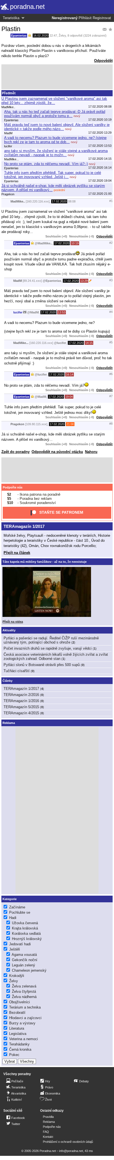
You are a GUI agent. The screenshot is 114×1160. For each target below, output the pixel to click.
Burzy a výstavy (22, 1023)
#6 (111, 374)
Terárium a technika (25, 1007)
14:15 (89, 343)
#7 (111, 396)
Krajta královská (25, 928)
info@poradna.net (71, 1151)
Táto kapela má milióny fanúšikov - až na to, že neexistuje (44, 561)
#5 (111, 342)
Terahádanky (19, 1044)
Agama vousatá (24, 955)
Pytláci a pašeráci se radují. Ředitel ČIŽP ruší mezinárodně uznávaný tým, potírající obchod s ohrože (51, 640)
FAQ (46, 1131)
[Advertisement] (57, 76)
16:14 (69, 374)
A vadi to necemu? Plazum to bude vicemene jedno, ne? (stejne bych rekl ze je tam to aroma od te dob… (55, 140)
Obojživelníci (19, 1002)
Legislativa (17, 1034)
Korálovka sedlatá (26, 933)
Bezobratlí (17, 1012)
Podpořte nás (12, 487)
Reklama (49, 1121)
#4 (111, 311)
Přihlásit (85, 18)
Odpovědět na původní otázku (57, 452)
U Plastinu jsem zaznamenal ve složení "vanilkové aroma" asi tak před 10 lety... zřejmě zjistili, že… (54, 101)
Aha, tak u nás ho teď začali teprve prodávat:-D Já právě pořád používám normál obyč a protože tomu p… (54, 114)
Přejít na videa (12, 621)
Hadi (12, 918)
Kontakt (48, 1136)
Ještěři (14, 949)
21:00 (70, 424)
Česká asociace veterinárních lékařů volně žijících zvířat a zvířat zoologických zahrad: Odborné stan (56, 656)
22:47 (53, 35)
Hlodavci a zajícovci (25, 1018)
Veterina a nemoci (23, 1039)
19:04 (69, 396)
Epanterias (19, 35)
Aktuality (8, 630)
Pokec (14, 1055)
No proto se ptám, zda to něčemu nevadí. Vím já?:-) (46, 164)
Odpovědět (103, 61)
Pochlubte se (19, 912)
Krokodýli (16, 976)
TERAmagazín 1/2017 (24, 526)
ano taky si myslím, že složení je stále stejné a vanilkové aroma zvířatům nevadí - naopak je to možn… (56, 153)
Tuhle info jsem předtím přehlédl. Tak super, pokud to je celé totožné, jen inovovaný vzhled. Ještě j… (52, 175)
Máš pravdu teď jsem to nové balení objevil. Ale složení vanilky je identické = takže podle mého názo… (57, 127)
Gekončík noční (24, 960)
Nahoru (91, 452)
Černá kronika (20, 1049)
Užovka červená (25, 923)
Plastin (10, 28)
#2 (111, 242)
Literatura (16, 1028)
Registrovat (102, 18)
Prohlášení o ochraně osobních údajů (68, 1141)
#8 (111, 423)
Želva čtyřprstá (24, 991)
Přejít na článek (17, 553)
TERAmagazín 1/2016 (21, 701)
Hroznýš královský (27, 939)
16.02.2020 (40, 35)
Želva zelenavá (24, 986)
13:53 (61, 312)
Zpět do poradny (15, 452)
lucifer (17, 312)
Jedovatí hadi (20, 944)
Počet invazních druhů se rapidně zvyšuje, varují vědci (48, 648)
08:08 (72, 201)
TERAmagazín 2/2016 (21, 695)
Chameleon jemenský (29, 970)
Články (7, 680)
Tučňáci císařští (17, 671)
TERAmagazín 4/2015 (21, 713)
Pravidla (48, 1116)
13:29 (84, 280)
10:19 (75, 243)
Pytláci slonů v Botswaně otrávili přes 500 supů (42, 665)
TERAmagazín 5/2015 (21, 707)
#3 (111, 280)
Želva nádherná (24, 997)
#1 (111, 200)
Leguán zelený (23, 965)
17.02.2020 (59, 201)
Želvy (62, 35)
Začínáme (17, 907)
